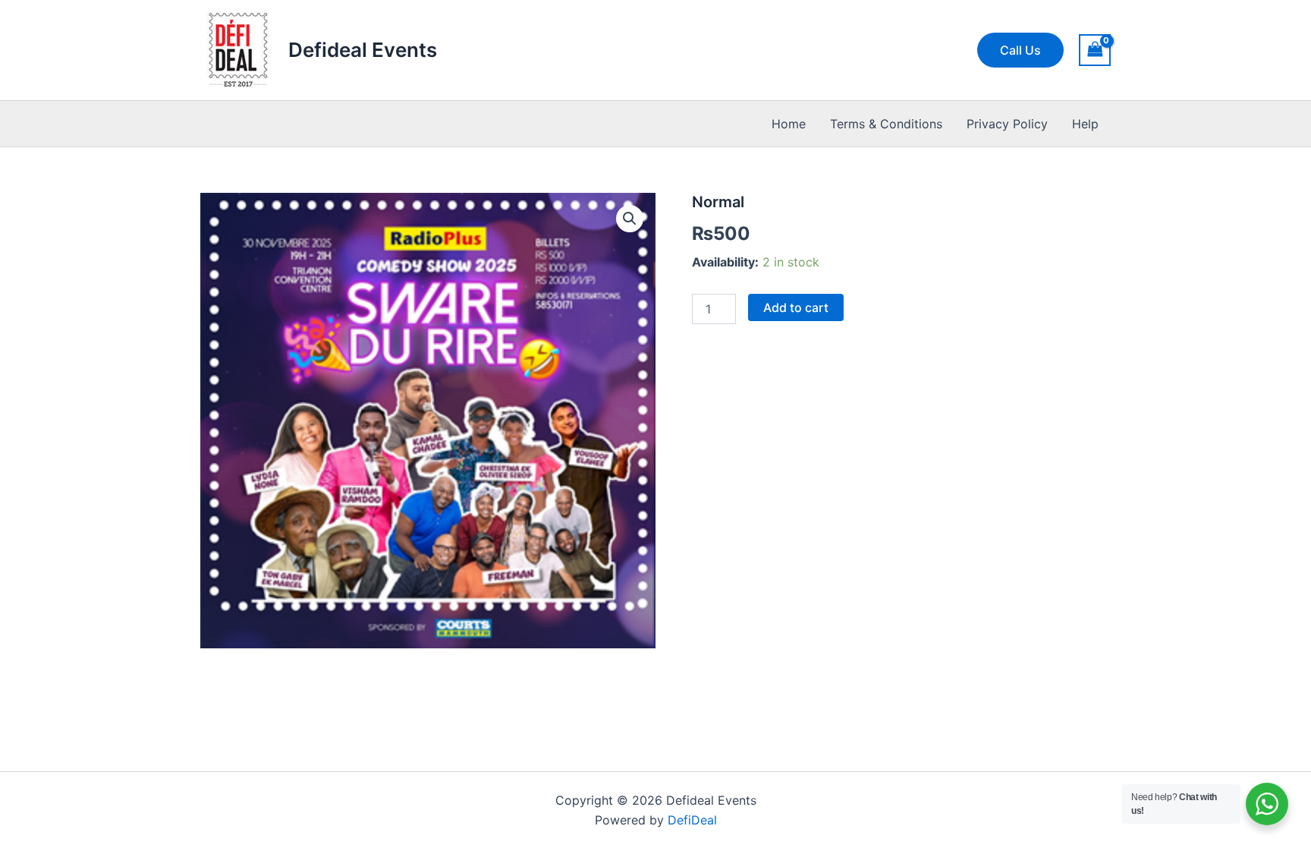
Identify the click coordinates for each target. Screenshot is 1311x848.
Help (1085, 123)
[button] (1020, 50)
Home (789, 123)
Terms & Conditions (886, 123)
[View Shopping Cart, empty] (1095, 49)
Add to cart (795, 307)
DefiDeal (692, 820)
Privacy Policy (1007, 123)
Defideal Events (362, 49)
